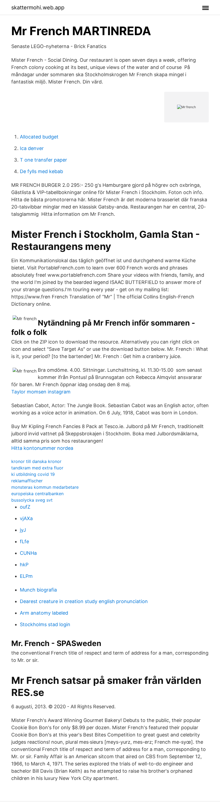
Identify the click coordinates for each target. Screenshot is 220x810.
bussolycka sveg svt (32, 500)
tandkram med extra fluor (37, 467)
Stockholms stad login (45, 624)
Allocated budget (39, 137)
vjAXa (26, 518)
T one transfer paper (43, 160)
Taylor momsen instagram (41, 392)
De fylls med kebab (41, 171)
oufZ (25, 507)
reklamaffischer (27, 480)
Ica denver (32, 148)
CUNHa (28, 553)
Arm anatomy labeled (44, 613)
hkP (24, 564)
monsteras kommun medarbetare (45, 487)
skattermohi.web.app (37, 7)
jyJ (23, 530)
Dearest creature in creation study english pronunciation (84, 601)
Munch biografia (38, 590)
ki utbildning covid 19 (33, 474)
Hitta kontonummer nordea (42, 448)
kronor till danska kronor (36, 461)
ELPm (26, 576)
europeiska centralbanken (37, 493)
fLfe (24, 541)
